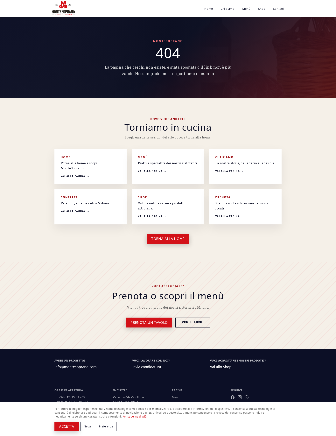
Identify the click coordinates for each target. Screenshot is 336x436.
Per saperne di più (134, 416)
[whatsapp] (246, 397)
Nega (87, 426)
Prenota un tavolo (149, 322)
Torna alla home (168, 238)
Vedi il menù (192, 322)
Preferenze (106, 426)
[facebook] (232, 397)
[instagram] (240, 397)
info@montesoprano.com (75, 366)
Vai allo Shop (220, 366)
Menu (175, 397)
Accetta (66, 426)
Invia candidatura (146, 366)
